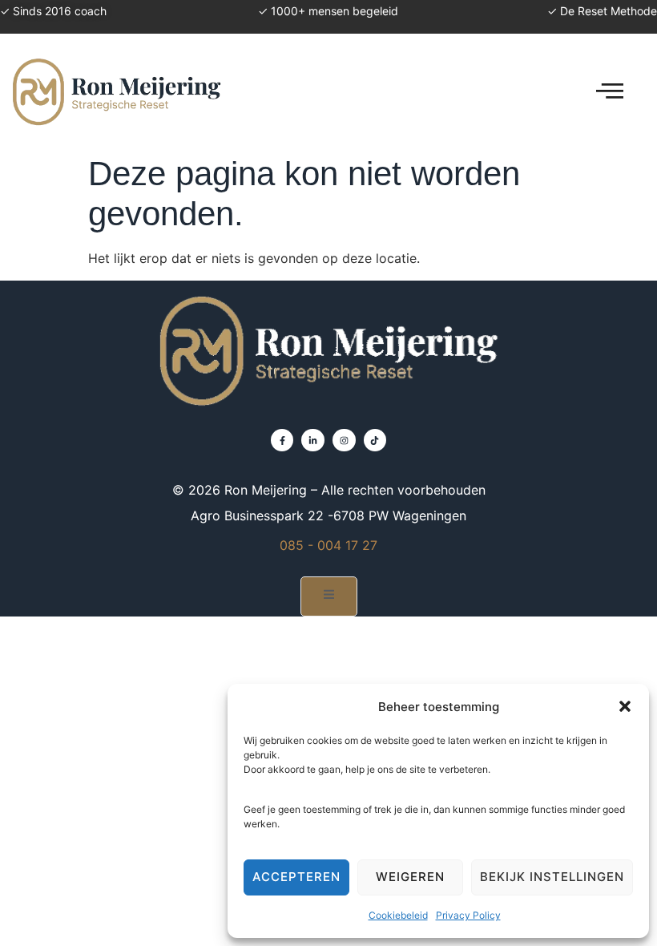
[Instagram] (344, 440)
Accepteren (296, 876)
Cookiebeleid (398, 915)
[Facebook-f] (282, 440)
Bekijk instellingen (552, 876)
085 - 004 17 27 (328, 545)
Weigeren (410, 876)
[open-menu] (609, 91)
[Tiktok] (375, 440)
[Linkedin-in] (312, 440)
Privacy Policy (468, 915)
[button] (625, 706)
